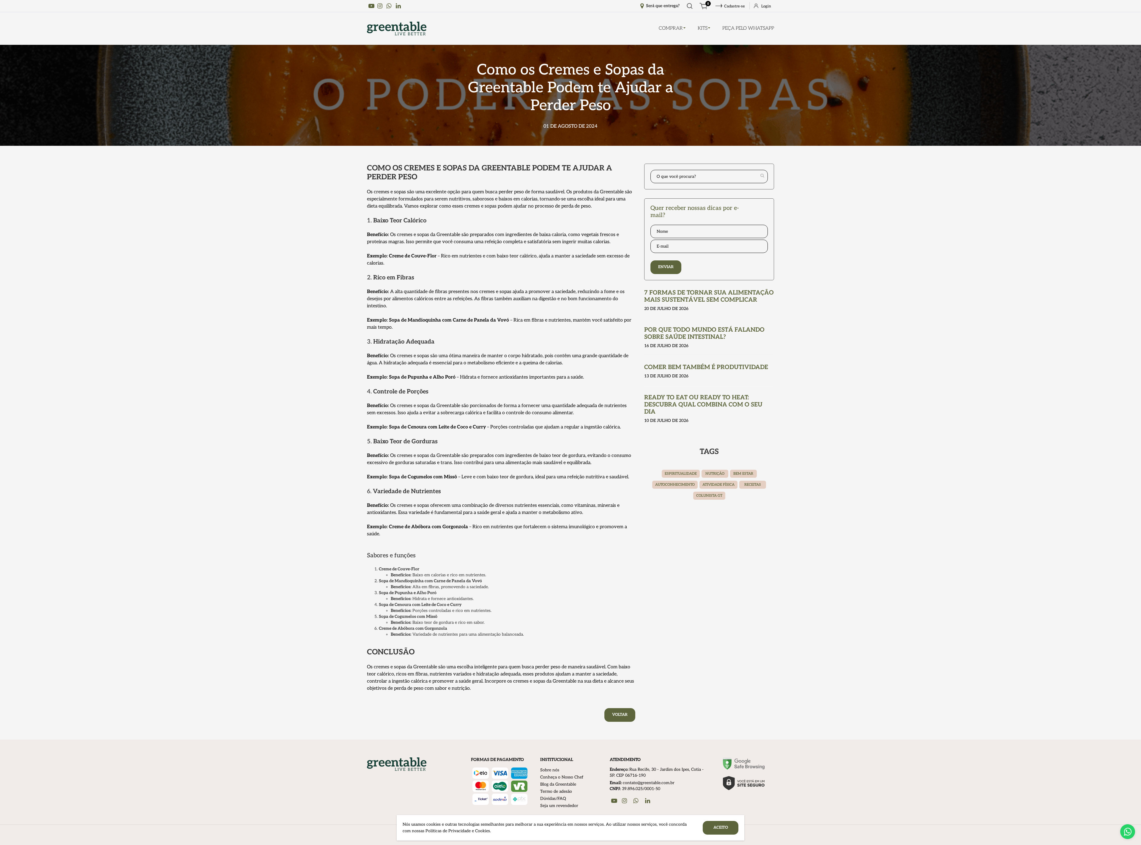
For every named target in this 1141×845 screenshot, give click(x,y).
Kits (702, 28)
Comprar (671, 28)
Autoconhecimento (675, 484)
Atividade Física (718, 484)
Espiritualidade (681, 473)
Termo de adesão (556, 791)
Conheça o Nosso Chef (561, 777)
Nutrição (714, 473)
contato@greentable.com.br (648, 782)
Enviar (666, 267)
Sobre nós (549, 770)
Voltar (620, 714)
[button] (1127, 831)
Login (766, 6)
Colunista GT (709, 495)
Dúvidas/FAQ (553, 798)
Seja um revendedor (559, 805)
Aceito (720, 827)
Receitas (752, 484)
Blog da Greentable (558, 784)
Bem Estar (743, 473)
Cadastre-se (734, 6)
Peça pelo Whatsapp (748, 28)
